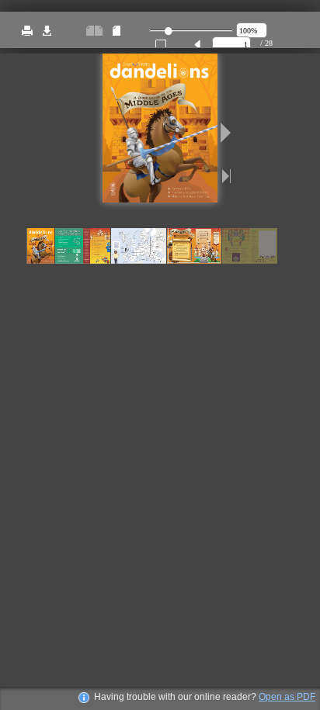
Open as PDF (287, 696)
